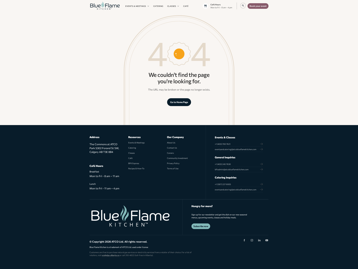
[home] (105, 6)
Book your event (258, 6)
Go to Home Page (179, 102)
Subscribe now (200, 226)
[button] (137, 6)
